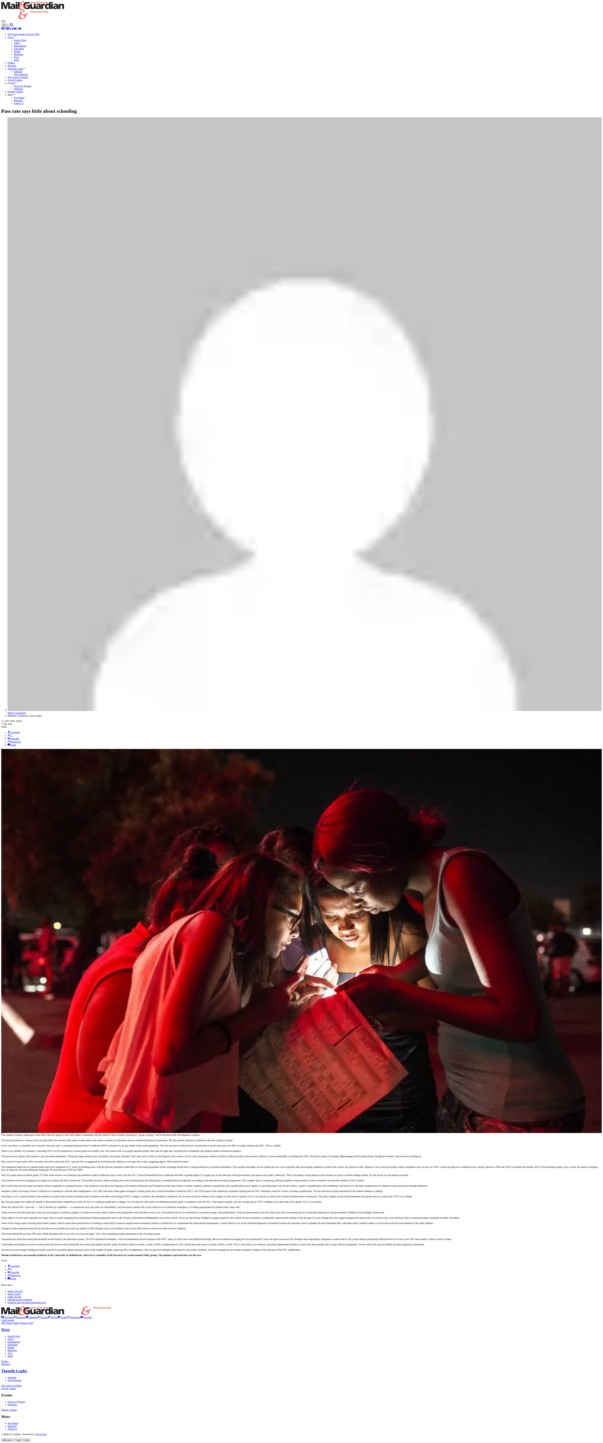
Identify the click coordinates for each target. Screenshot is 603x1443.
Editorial (12, 1377)
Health (11, 1347)
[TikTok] (12, 29)
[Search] (11, 25)
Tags (3, 1320)
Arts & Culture (8, 1388)
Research (12, 1426)
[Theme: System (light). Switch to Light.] (5, 25)
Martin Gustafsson (17, 713)
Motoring (12, 1350)
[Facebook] (2, 29)
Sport (10, 1356)
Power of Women (16, 1401)
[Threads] (10, 29)
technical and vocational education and (27, 1302)
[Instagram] (5, 29)
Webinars (12, 1404)
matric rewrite (14, 1297)
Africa (11, 1339)
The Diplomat (14, 1380)
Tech (10, 1353)
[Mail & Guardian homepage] (301, 10)
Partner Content (9, 1410)
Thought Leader (14, 1371)
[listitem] (7, 1317)
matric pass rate (15, 1291)
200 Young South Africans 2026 (17, 1323)
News (5, 1330)
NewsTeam (41, 1434)
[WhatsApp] (17, 29)
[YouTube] (20, 29)
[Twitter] (15, 29)
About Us (12, 1429)
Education (13, 1344)
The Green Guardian (11, 1385)
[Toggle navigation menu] (3, 21)
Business (5, 1364)
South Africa (14, 1336)
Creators (10, 1320)
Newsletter (13, 1423)
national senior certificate (20, 1299)
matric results (14, 1294)
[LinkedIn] (7, 29)
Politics (4, 1361)
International (14, 1342)
